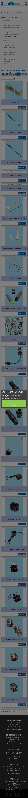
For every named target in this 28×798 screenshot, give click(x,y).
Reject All (14, 402)
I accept (14, 405)
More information (6, 398)
